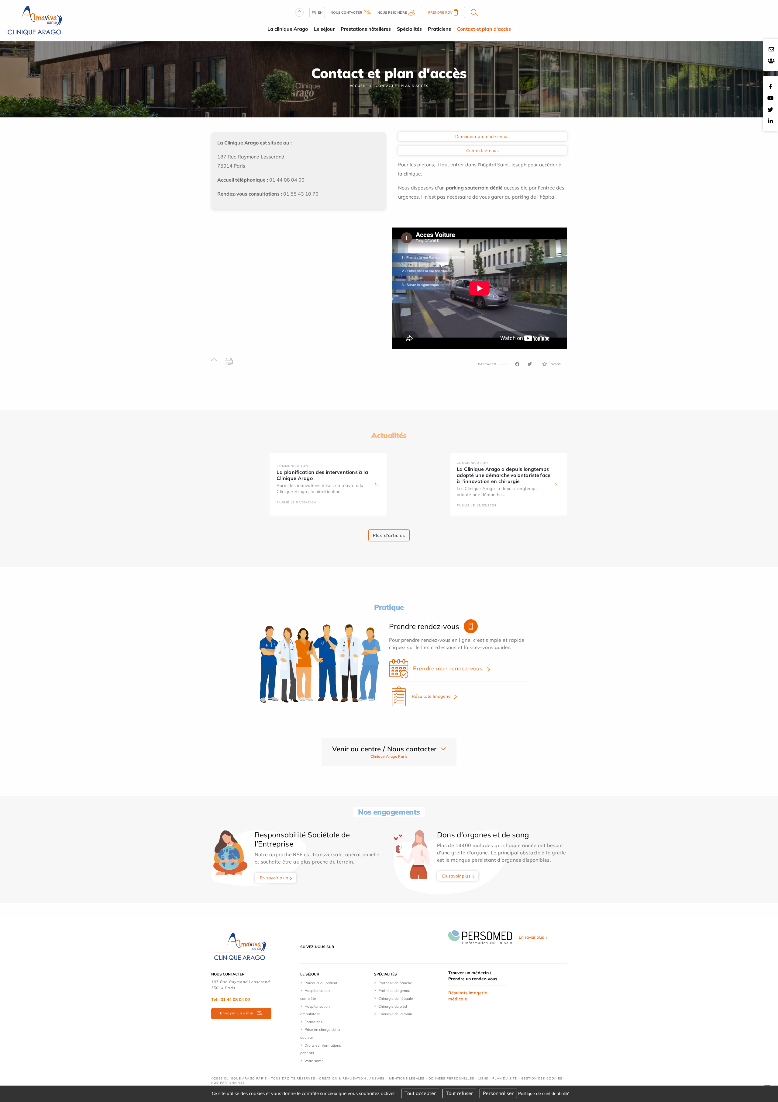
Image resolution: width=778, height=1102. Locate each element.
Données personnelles (451, 1078)
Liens (483, 1078)
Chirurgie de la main (395, 1014)
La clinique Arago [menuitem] (287, 29)
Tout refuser (459, 1093)
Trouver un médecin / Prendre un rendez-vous (472, 976)
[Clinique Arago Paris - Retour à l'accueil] (240, 946)
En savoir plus (274, 878)
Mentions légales (406, 1078)
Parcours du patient (321, 983)
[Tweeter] (529, 364)
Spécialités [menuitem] (409, 29)
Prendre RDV (440, 12)
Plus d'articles (389, 535)
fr (314, 12)
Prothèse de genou (394, 990)
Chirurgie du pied (392, 1006)
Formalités (313, 1022)
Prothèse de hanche (395, 983)
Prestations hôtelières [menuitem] (366, 29)
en (320, 12)
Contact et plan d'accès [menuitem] (484, 29)
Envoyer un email (237, 1013)
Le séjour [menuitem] (324, 29)
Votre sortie (314, 1061)
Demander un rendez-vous (482, 136)
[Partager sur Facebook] (517, 364)
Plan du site (504, 1078)
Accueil (358, 86)
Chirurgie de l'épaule (395, 998)
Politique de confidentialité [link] (544, 1093)
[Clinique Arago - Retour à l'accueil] (35, 20)
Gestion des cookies (541, 1078)
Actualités (388, 435)
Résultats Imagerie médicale (467, 996)
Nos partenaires (228, 1083)
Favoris (555, 364)
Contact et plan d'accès (402, 86)
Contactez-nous (482, 150)
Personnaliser (498, 1093)
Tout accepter (420, 1093)
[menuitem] (323, 983)
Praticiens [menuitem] (439, 29)
